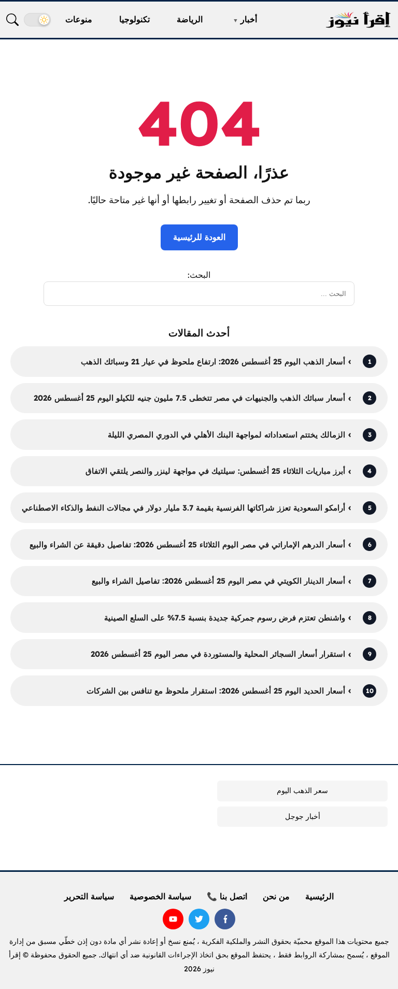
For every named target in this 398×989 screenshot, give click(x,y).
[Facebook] (225, 919)
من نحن (276, 896)
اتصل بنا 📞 (227, 896)
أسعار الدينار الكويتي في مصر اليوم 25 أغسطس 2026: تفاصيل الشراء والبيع (218, 581)
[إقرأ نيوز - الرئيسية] (358, 20)
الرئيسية (319, 896)
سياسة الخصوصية (160, 896)
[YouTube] (173, 919)
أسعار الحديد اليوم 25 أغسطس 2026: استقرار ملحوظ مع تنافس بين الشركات (216, 691)
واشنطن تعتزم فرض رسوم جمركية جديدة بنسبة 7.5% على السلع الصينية (224, 618)
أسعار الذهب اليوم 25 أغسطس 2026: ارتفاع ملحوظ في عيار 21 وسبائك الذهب (213, 361)
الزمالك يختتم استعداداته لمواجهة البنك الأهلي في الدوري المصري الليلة (226, 435)
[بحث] (12, 19)
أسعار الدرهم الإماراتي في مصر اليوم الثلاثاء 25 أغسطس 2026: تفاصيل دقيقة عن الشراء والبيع (187, 544)
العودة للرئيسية (199, 237)
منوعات (78, 19)
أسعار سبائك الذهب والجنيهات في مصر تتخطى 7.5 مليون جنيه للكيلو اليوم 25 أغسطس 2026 (189, 398)
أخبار (248, 19)
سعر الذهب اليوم (302, 790)
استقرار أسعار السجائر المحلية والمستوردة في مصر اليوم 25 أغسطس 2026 (218, 654)
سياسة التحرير (89, 896)
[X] (199, 919)
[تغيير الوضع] (37, 19)
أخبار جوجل (302, 816)
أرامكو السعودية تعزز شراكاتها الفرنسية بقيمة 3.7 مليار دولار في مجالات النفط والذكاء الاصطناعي (183, 508)
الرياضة (190, 19)
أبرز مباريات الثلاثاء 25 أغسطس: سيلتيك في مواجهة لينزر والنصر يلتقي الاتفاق (215, 471)
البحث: (199, 275)
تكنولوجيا (134, 19)
